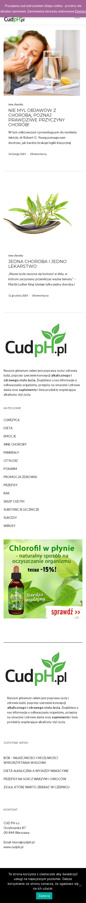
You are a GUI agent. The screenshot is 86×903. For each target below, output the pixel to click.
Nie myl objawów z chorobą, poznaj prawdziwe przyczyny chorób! (36, 117)
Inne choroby (15, 104)
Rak (7, 493)
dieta (8, 428)
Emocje (10, 436)
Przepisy (10, 485)
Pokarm (10, 469)
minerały (11, 452)
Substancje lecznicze (21, 509)
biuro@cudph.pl (23, 842)
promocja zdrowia (20, 477)
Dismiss (80, 11)
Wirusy (9, 526)
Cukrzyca (12, 420)
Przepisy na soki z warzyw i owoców (35, 779)
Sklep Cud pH (14, 501)
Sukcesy (10, 518)
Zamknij (44, 896)
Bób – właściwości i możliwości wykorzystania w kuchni (31, 760)
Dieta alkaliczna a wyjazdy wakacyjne (36, 771)
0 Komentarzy (38, 153)
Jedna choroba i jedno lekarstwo (37, 264)
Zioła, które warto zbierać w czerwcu (37, 787)
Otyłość (11, 461)
